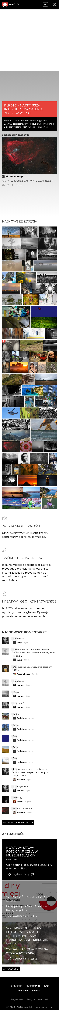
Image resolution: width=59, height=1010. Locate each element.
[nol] (48, 232)
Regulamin (17, 999)
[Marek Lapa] (6, 469)
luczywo (21, 779)
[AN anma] (50, 390)
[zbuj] (27, 480)
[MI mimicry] (20, 254)
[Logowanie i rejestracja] (54, 4)
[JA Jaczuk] (11, 288)
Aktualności (14, 834)
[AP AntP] (33, 333)
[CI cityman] (28, 265)
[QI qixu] (16, 311)
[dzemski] (6, 367)
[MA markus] (29, 243)
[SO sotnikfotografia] (24, 458)
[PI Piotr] (31, 492)
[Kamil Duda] (46, 401)
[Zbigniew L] (45, 265)
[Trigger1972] (37, 446)
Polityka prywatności (37, 999)
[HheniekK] (50, 288)
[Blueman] (16, 435)
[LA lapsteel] (49, 503)
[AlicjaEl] (51, 367)
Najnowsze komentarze (24, 632)
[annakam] (12, 265)
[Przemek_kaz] (11, 232)
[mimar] (12, 379)
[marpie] (29, 232)
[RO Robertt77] (33, 367)
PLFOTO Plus (33, 985)
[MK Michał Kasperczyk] (11, 446)
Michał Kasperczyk (14, 176)
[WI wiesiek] (12, 299)
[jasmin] (47, 243)
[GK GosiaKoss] (11, 243)
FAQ (46, 985)
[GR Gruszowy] (29, 413)
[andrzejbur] (12, 333)
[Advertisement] (29, 40)
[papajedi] (47, 254)
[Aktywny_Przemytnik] (8, 254)
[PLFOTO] (10, 4)
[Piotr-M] (51, 333)
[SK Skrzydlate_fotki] (42, 367)
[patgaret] (46, 379)
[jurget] (26, 277)
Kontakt (36, 990)
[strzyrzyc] (31, 299)
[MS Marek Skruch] (44, 435)
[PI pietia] (26, 288)
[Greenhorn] (31, 345)
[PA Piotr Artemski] (38, 356)
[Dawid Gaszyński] (32, 503)
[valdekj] (50, 345)
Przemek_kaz (23, 674)
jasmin (20, 801)
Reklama (23, 990)
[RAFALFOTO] (31, 254)
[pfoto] (11, 413)
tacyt (19, 643)
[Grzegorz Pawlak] (53, 458)
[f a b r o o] (39, 458)
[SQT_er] (47, 480)
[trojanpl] (48, 299)
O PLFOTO (16, 985)
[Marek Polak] (16, 322)
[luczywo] (44, 424)
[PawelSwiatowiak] (19, 367)
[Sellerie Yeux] (47, 277)
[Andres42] (7, 356)
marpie (20, 685)
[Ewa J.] (44, 311)
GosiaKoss (21, 718)
